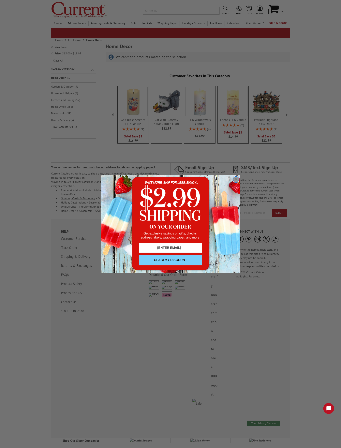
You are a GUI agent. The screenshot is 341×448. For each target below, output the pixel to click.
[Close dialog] (236, 179)
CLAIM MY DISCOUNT (170, 260)
